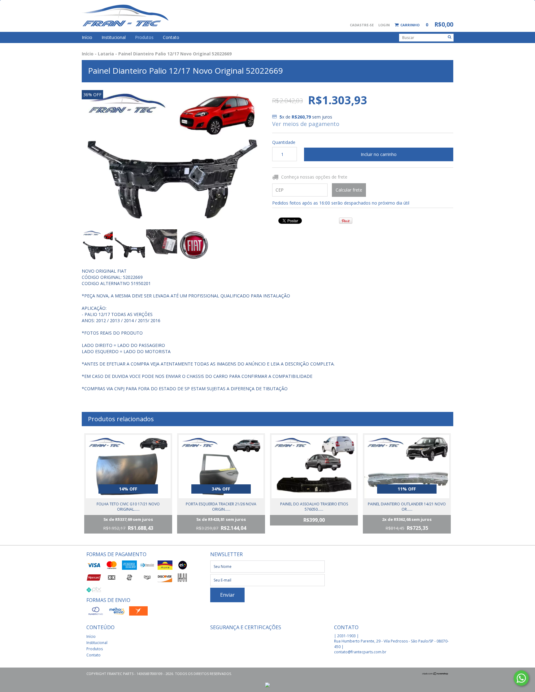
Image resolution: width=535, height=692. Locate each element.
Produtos (144, 37)
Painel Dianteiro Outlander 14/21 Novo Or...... (407, 506)
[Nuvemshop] (435, 673)
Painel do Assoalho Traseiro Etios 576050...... (314, 506)
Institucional (114, 37)
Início (87, 37)
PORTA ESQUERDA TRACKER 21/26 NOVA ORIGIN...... (221, 506)
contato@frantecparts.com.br (360, 652)
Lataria (106, 54)
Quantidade (283, 142)
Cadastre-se (362, 25)
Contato (171, 37)
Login (384, 25)
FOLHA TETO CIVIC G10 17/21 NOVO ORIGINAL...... (128, 506)
